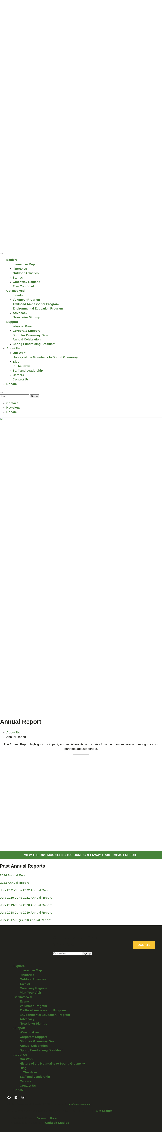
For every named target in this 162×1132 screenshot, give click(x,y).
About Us (13, 348)
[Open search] (1, 392)
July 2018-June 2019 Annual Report (26, 912)
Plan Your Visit (23, 286)
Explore (12, 259)
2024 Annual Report (14, 875)
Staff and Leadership (28, 370)
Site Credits (104, 1110)
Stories (18, 277)
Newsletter (14, 407)
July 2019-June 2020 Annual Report (26, 905)
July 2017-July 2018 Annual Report (25, 920)
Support (12, 321)
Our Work (19, 352)
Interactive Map (24, 264)
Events (18, 295)
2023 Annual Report (14, 882)
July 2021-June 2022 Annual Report (26, 890)
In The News (22, 366)
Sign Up (86, 953)
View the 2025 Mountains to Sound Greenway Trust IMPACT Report (81, 855)
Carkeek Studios (57, 1122)
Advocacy (20, 313)
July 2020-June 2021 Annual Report (26, 897)
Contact (12, 403)
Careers (18, 375)
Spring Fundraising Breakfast (34, 344)
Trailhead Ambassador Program (36, 304)
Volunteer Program (26, 299)
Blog (16, 361)
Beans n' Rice (47, 1118)
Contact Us (21, 379)
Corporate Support (26, 330)
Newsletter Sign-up (26, 317)
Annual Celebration (27, 339)
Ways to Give (22, 326)
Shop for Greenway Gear (30, 335)
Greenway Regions (26, 281)
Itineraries (20, 268)
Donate (11, 384)
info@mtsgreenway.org (79, 1104)
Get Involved (15, 290)
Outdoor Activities (26, 273)
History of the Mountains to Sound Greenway (45, 357)
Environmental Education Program (38, 308)
